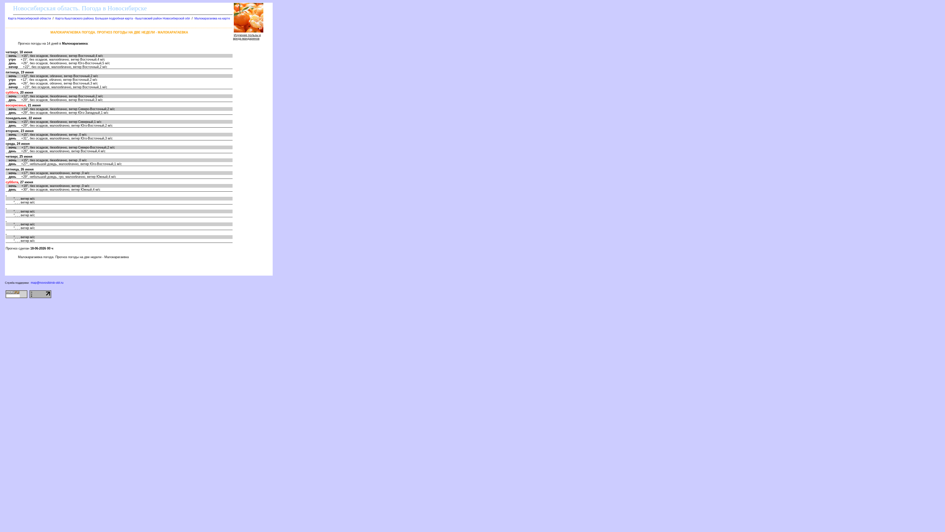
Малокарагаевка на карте (212, 18)
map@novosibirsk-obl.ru (47, 282)
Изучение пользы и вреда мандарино (247, 36)
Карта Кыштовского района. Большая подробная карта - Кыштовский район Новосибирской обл (122, 18)
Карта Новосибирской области (29, 18)
